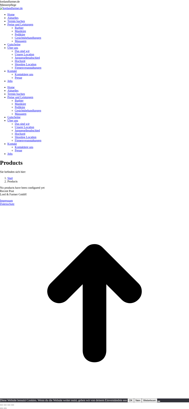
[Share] (5, 404)
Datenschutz (7, 204)
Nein (137, 400)
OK (131, 400)
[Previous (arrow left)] (1, 408)
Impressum (6, 200)
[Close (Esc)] (1, 404)
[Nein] (158, 401)
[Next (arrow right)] (5, 408)
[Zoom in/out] (12, 404)
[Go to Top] (94, 396)
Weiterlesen (149, 400)
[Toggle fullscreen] (8, 404)
